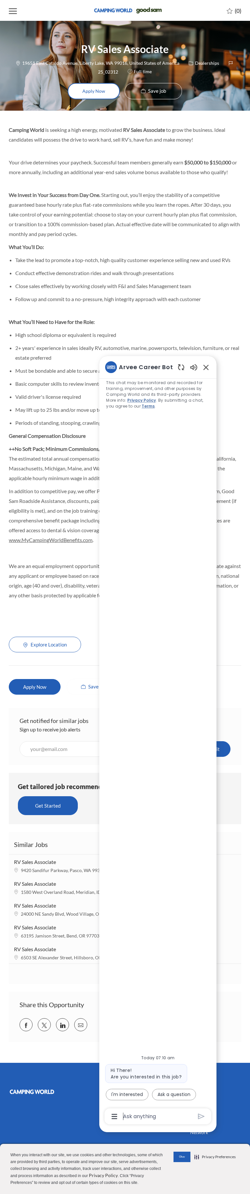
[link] (35, 1092)
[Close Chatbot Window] (206, 367)
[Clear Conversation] (181, 367)
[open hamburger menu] (13, 10)
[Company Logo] (125, 10)
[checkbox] (153, 91)
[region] (157, 741)
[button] (94, 91)
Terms (148, 406)
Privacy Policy (103, 1175)
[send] (201, 1116)
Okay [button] (182, 1156)
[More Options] (114, 1116)
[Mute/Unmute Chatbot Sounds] (194, 367)
